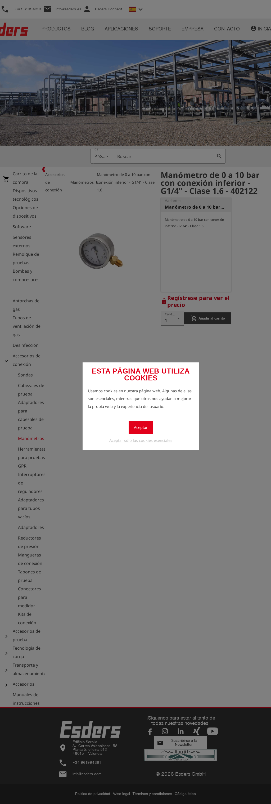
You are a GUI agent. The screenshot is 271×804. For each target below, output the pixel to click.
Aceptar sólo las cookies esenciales (140, 440)
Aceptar (141, 427)
